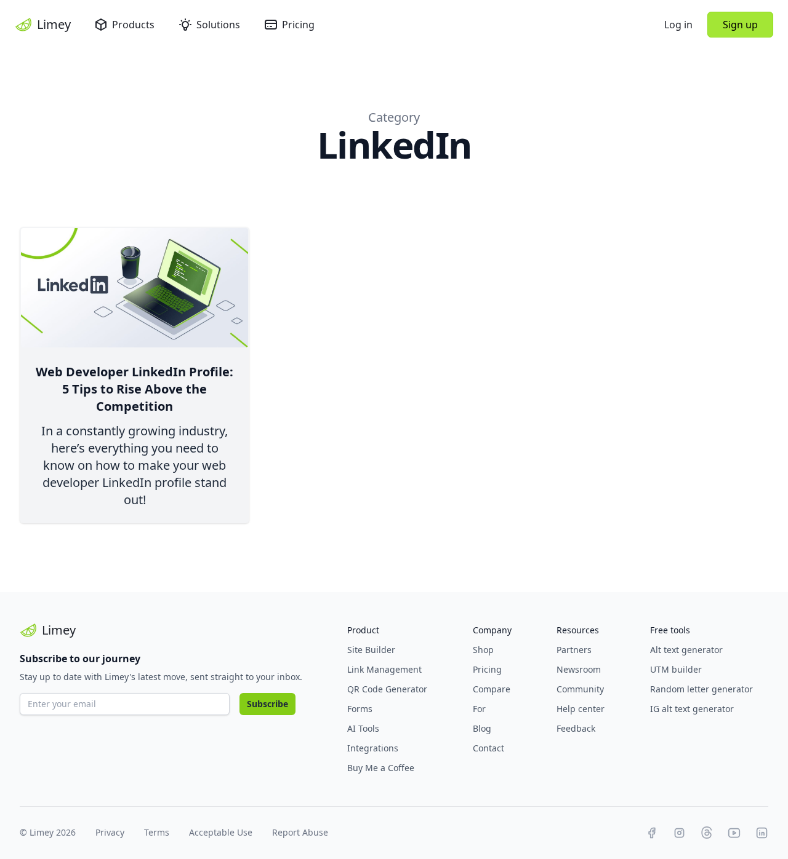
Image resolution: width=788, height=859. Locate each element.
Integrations (372, 748)
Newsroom (579, 669)
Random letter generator (701, 689)
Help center (581, 709)
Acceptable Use (220, 832)
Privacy (109, 832)
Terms (156, 832)
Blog (482, 728)
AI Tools (363, 728)
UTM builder (676, 669)
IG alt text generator (692, 709)
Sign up (740, 24)
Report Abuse (300, 832)
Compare (491, 689)
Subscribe (267, 704)
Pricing (298, 24)
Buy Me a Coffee (380, 768)
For (479, 709)
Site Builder (371, 649)
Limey (54, 24)
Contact (488, 748)
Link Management (384, 669)
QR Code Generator (387, 689)
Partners (574, 649)
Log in (678, 24)
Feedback (576, 728)
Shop (483, 649)
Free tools (670, 630)
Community (580, 689)
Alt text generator (686, 649)
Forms (359, 709)
